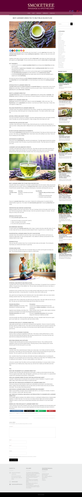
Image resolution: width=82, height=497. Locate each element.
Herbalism (45, 13)
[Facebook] (10, 51)
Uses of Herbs (60, 66)
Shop (33, 13)
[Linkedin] (17, 51)
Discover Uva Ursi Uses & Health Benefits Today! (65, 84)
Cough (59, 36)
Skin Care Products (61, 59)
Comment (11, 426)
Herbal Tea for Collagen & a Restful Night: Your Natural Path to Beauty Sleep (65, 196)
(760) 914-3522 (15, 481)
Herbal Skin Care (61, 50)
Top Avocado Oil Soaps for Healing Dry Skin (65, 101)
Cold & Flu (60, 35)
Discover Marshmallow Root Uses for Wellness (64, 136)
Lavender (39, 52)
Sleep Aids (60, 62)
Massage (39, 13)
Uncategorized (60, 64)
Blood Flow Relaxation (21, 413)
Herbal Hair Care (61, 44)
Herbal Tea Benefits (28, 413)
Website (10, 450)
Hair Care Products (61, 41)
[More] (24, 51)
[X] (12, 51)
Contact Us (44, 480)
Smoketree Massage (45, 473)
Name (10, 439)
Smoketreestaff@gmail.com (17, 484)
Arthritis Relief (60, 33)
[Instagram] (21, 51)
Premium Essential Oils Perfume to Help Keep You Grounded (65, 118)
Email (10, 445)
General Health (61, 40)
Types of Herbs (61, 63)
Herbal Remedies (61, 49)
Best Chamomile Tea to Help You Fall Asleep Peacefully (18, 417)
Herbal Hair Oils (61, 46)
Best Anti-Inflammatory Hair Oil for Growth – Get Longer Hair (45, 417)
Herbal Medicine (61, 48)
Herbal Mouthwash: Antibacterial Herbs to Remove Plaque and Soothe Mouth (65, 216)
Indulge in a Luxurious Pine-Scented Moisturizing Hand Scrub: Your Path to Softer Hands (65, 175)
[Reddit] (15, 51)
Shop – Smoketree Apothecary (47, 476)
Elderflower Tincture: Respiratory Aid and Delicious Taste (65, 254)
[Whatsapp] (19, 51)
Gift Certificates (44, 477)
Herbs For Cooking (61, 55)
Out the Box (42, 494)
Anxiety (59, 32)
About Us (43, 478)
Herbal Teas (14, 413)
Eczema (59, 39)
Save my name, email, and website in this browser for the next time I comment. (23, 456)
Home (29, 13)
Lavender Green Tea (35, 413)
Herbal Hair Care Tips (62, 45)
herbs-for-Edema (61, 57)
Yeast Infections (61, 67)
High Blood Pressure (61, 58)
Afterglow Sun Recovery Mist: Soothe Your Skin (65, 154)
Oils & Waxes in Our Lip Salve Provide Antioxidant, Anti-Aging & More (65, 236)
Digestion (59, 37)
